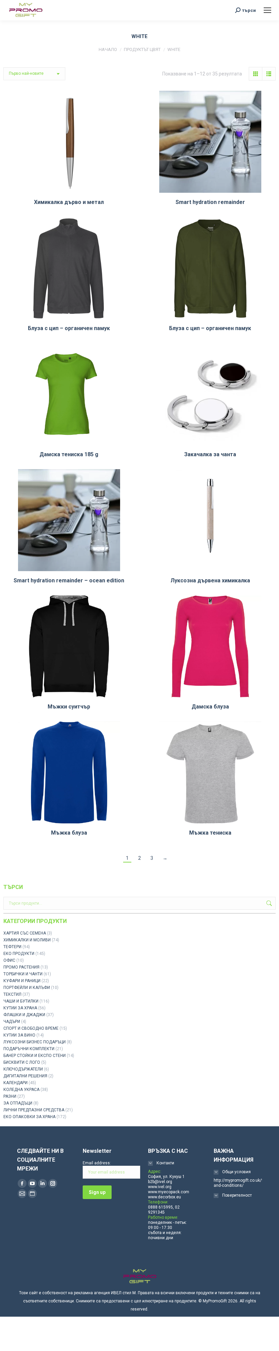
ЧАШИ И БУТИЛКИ (20, 1001)
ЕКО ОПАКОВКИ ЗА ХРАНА (29, 1116)
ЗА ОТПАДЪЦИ (17, 1103)
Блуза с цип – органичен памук (69, 328)
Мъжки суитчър (69, 706)
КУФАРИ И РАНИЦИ (21, 980)
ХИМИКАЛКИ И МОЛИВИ (27, 940)
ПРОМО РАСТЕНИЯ (21, 967)
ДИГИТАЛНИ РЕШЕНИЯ (25, 1076)
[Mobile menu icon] (267, 10)
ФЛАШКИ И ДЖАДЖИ (24, 1014)
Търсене (268, 903)
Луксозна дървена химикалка (210, 580)
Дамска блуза (210, 706)
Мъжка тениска (210, 833)
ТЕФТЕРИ (12, 946)
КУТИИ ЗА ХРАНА (20, 1008)
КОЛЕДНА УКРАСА (21, 1089)
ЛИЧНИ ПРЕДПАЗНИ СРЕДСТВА (33, 1110)
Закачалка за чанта (210, 454)
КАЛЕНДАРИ (15, 1082)
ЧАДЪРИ (11, 1021)
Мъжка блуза (69, 833)
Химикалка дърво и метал (69, 202)
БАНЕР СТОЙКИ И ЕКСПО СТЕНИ (34, 1055)
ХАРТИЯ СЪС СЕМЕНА (24, 933)
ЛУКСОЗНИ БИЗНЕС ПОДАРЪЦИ (34, 1042)
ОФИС (9, 960)
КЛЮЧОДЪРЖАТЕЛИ (23, 1069)
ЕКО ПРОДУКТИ (18, 953)
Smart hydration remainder (210, 202)
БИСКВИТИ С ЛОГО (21, 1062)
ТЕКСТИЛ (12, 994)
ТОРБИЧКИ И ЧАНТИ (23, 974)
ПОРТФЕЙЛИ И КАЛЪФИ (26, 987)
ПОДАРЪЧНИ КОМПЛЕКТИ (28, 1048)
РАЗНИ (9, 1096)
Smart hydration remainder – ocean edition (69, 580)
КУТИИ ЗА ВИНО (19, 1035)
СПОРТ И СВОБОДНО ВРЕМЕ (31, 1028)
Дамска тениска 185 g (68, 454)
